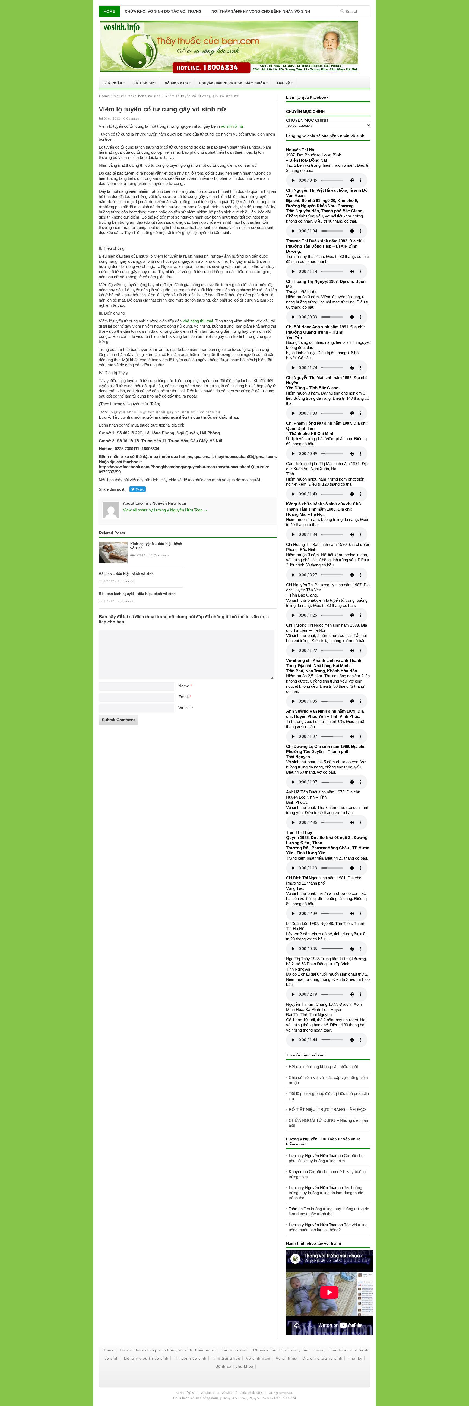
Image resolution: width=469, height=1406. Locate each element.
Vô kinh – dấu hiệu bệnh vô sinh (126, 574)
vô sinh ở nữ (232, 126)
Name (185, 686)
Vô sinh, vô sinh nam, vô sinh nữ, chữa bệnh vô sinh (227, 1392)
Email (184, 696)
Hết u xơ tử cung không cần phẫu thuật (323, 1066)
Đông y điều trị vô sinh (146, 1358)
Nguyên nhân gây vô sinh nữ (168, 411)
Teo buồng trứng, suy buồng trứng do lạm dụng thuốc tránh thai (326, 1192)
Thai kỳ (280, 84)
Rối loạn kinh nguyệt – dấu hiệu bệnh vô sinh (137, 594)
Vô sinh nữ (141, 84)
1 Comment (126, 581)
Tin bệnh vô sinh (190, 1358)
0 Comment (132, 118)
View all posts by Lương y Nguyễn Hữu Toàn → (165, 510)
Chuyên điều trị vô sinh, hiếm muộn (229, 84)
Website (185, 707)
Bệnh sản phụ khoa (234, 1366)
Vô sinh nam (174, 84)
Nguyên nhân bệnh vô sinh (137, 95)
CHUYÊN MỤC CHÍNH (307, 120)
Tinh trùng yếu (226, 1358)
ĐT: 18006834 (285, 1397)
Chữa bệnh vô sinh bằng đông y (197, 1397)
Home (109, 11)
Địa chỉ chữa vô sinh (322, 1358)
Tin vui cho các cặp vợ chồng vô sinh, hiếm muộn (168, 1350)
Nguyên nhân (123, 411)
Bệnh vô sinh (235, 1350)
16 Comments (159, 555)
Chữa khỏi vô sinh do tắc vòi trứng (163, 11)
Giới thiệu (110, 84)
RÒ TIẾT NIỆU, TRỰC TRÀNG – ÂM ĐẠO (327, 1109)
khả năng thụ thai (198, 321)
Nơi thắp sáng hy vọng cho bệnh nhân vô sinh (260, 11)
